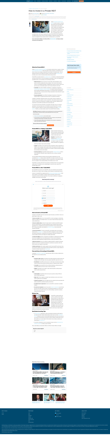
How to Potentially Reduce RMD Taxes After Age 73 (49, 402)
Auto (68, 91)
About (29, 414)
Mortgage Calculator (70, 59)
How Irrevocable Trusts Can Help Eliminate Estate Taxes (60, 402)
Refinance (69, 119)
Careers (3, 414)
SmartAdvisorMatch (31, 422)
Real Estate (36, 8)
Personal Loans (69, 117)
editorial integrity (37, 16)
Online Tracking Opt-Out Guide (86, 418)
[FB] (29, 24)
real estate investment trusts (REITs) (40, 69)
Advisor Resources (70, 89)
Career (68, 93)
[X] (29, 23)
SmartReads (30, 8)
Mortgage (69, 114)
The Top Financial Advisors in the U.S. (73, 55)
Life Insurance (69, 112)
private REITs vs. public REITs (41, 253)
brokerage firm (40, 231)
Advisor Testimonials (31, 419)
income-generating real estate (37, 70)
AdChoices (83, 415)
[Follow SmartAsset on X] (55, 414)
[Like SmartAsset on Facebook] (55, 413)
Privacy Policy (83, 414)
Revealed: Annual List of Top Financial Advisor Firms (36, 402)
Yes (34, 330)
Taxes (68, 126)
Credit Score (69, 98)
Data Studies (69, 100)
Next (48, 205)
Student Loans (69, 124)
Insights (68, 107)
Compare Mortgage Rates (71, 61)
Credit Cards (69, 96)
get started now (41, 320)
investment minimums (56, 151)
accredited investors (47, 76)
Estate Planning (69, 103)
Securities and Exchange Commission (55, 173)
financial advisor (37, 313)
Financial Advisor (70, 105)
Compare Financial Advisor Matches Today (74, 50)
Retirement (69, 121)
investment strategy (51, 227)
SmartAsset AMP (30, 418)
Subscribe (73, 72)
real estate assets (59, 73)
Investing (33, 8)
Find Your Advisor (50, 125)
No (34, 331)
